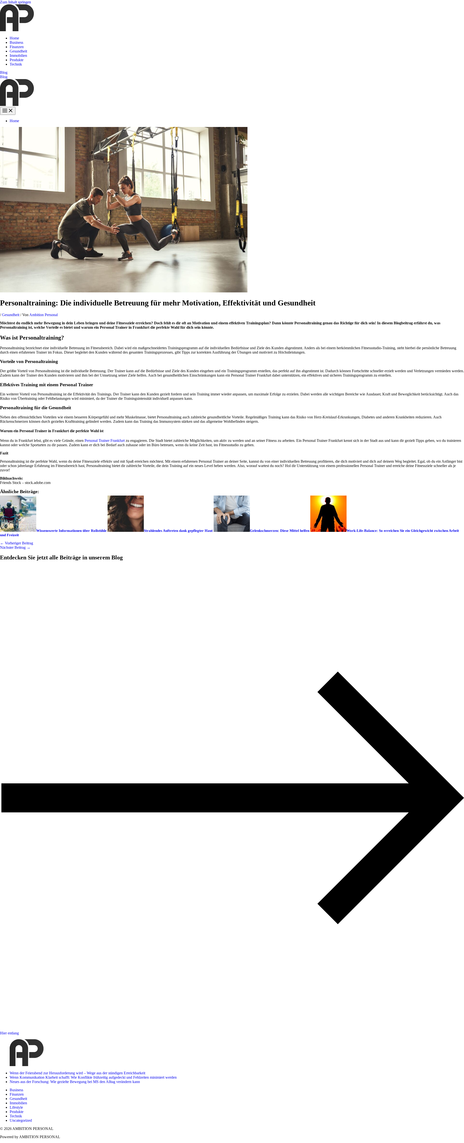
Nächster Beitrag (15, 547)
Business (16, 42)
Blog (3, 77)
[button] (232, 72)
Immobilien (18, 55)
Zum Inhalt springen (15, 2)
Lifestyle (16, 1107)
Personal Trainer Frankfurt (105, 440)
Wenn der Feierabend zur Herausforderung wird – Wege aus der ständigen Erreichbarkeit (77, 1073)
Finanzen (17, 47)
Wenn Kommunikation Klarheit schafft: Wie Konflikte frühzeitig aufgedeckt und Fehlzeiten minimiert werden (93, 1077)
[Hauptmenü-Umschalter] (7, 111)
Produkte (16, 60)
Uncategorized (21, 1120)
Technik (16, 64)
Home (14, 38)
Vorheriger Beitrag (16, 543)
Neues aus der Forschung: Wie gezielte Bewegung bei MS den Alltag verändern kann (75, 1082)
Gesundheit (18, 51)
